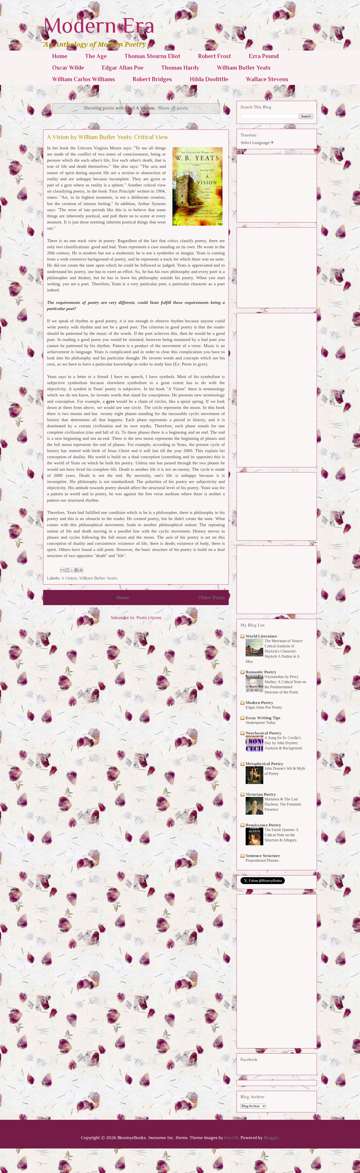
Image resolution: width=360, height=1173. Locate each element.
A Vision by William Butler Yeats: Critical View (107, 137)
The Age (96, 56)
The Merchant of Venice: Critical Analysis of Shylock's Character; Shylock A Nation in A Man (274, 651)
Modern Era (99, 25)
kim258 (231, 1137)
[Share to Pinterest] (81, 570)
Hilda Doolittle (209, 79)
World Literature (261, 636)
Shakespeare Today (261, 722)
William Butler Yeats (244, 67)
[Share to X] (71, 570)
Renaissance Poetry (263, 825)
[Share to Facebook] (76, 570)
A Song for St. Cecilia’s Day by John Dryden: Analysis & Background (283, 743)
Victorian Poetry (261, 794)
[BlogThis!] (67, 570)
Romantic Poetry (261, 672)
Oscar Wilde (68, 67)
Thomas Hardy (180, 67)
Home (59, 56)
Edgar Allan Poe (123, 67)
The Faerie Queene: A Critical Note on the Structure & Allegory (281, 835)
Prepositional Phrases (262, 860)
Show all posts (173, 108)
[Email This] (62, 570)
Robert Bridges (152, 79)
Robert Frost (214, 56)
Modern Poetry (259, 702)
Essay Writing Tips (263, 718)
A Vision (69, 578)
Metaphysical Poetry (264, 763)
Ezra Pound (264, 56)
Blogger (271, 1137)
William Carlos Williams (83, 79)
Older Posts (211, 597)
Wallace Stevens (267, 79)
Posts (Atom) (148, 617)
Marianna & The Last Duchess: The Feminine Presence (282, 804)
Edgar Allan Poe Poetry (264, 707)
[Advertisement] (277, 186)
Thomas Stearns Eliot (152, 56)
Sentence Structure (263, 855)
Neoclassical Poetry (263, 733)
